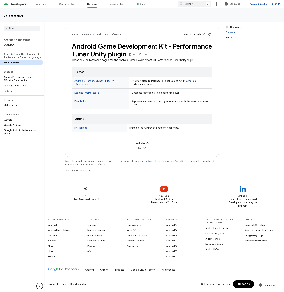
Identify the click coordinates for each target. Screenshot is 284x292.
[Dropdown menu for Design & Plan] (78, 4)
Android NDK (212, 249)
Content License (156, 161)
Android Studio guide (216, 228)
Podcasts (53, 256)
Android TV (132, 245)
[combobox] (194, 4)
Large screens (134, 224)
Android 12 (172, 251)
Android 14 (172, 240)
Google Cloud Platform (143, 269)
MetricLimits (80, 127)
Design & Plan (66, 3)
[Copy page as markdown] (141, 55)
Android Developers (81, 34)
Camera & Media (96, 240)
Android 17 (172, 224)
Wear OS (131, 230)
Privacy (91, 245)
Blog (142, 3)
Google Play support (255, 235)
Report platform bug (255, 224)
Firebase (119, 269)
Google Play (117, 3)
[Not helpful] (209, 34)
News (51, 245)
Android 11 (171, 256)
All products (168, 269)
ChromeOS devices (137, 235)
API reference (14, 16)
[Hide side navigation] (39, 286)
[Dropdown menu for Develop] (101, 4)
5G (89, 251)
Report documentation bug (259, 230)
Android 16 (172, 230)
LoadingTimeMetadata (86, 92)
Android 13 (171, 245)
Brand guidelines (79, 284)
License (63, 284)
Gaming (91, 224)
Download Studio (214, 243)
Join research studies (256, 240)
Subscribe (243, 284)
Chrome (104, 269)
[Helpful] (204, 34)
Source (52, 240)
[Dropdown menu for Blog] (149, 4)
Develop (92, 3)
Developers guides (215, 233)
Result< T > (80, 101)
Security (52, 235)
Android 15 (172, 235)
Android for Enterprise (59, 230)
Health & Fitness (95, 235)
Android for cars (135, 240)
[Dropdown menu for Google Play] (127, 4)
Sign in (276, 3)
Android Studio (258, 3)
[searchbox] (22, 28)
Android (191, 80)
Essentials (40, 3)
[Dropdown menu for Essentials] (50, 4)
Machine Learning (96, 230)
